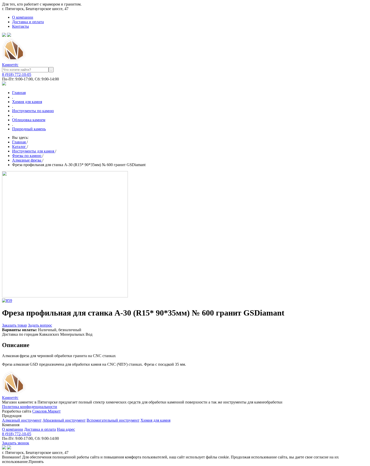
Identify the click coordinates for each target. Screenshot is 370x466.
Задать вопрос (40, 325)
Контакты (20, 26)
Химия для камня (27, 102)
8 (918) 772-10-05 (16, 74)
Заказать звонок (15, 443)
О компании (22, 17)
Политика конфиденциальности (29, 407)
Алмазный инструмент (22, 420)
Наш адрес (66, 429)
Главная (19, 92)
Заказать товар (14, 325)
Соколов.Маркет (46, 411)
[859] (7, 300)
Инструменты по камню (33, 111)
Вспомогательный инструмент (113, 420)
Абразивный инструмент (64, 420)
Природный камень (29, 129)
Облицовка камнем (28, 120)
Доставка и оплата (28, 22)
